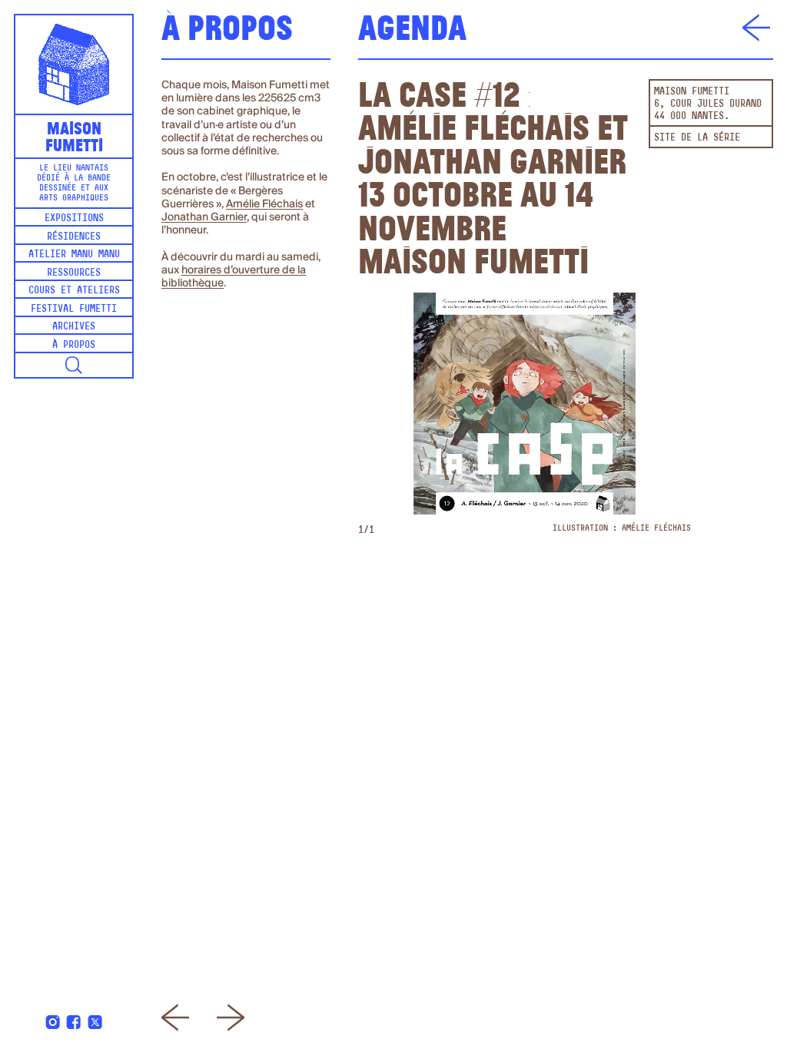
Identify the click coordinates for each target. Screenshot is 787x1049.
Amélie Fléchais (264, 204)
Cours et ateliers (74, 291)
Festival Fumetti (74, 309)
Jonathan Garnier (204, 217)
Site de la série (697, 138)
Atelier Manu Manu (74, 255)
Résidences (74, 237)
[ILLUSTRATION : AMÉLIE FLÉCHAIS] (524, 404)
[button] (73, 365)
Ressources (74, 273)
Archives (73, 327)
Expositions (74, 218)
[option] (524, 413)
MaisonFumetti (74, 135)
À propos (73, 345)
